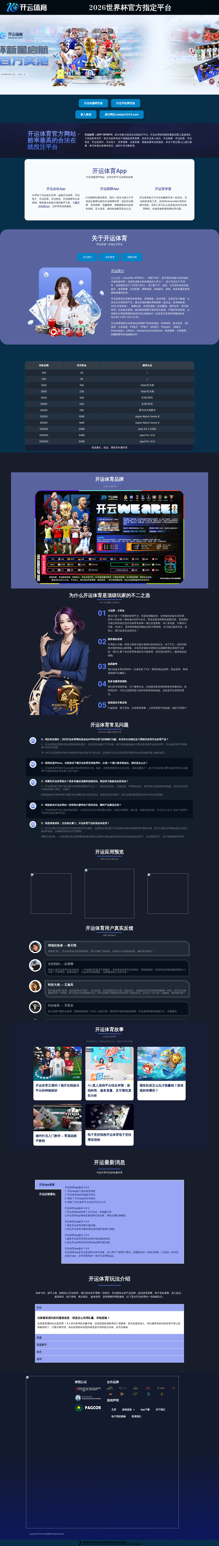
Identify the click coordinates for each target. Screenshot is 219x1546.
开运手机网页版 (125, 103)
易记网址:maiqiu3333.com (121, 114)
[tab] (87, 257)
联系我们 (136, 1416)
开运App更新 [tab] (47, 1184)
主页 (113, 1409)
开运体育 (116, 277)
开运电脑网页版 (93, 103)
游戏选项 (127, 1409)
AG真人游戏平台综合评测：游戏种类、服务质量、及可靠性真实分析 (109, 1090)
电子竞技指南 (118, 1416)
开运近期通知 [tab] (47, 1194)
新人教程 (86, 114)
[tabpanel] (123, 1221)
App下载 (145, 1409)
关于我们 (160, 1409)
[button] (109, 1307)
